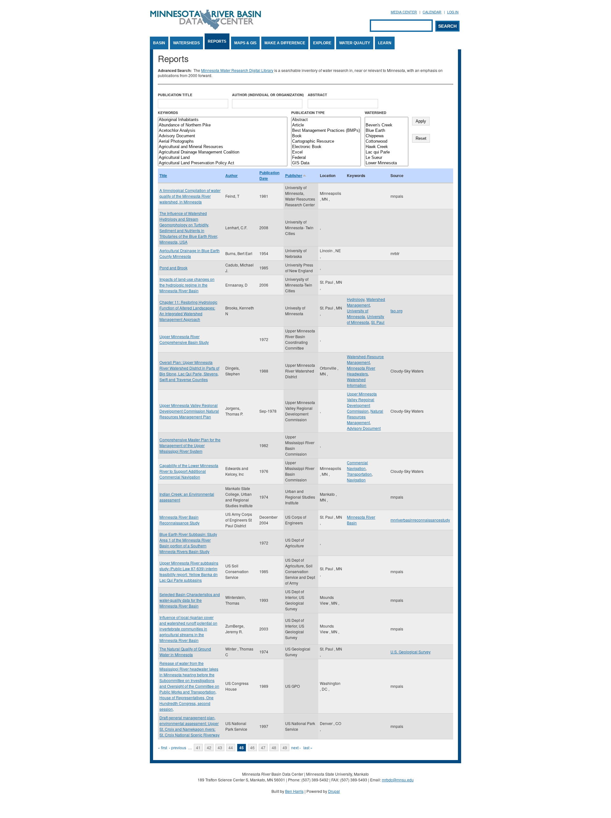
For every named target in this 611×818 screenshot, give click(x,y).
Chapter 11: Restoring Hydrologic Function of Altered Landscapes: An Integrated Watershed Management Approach (188, 310)
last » (308, 747)
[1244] (386, 120)
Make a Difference (284, 43)
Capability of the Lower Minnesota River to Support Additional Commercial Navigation (188, 471)
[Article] (326, 125)
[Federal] (326, 157)
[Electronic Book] (326, 147)
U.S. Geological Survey (410, 651)
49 (285, 747)
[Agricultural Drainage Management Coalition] (222, 152)
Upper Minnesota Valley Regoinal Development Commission (362, 402)
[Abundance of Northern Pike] (222, 125)
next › (296, 747)
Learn (384, 43)
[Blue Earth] (386, 130)
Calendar (432, 12)
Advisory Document (364, 428)
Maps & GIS (245, 43)
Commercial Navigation (357, 465)
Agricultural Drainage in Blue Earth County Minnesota (189, 253)
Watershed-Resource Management (365, 359)
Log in (453, 12)
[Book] (326, 136)
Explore (322, 43)
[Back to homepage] (205, 28)
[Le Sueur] (386, 157)
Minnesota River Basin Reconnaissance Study (179, 519)
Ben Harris (294, 791)
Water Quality (354, 43)
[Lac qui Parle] (386, 152)
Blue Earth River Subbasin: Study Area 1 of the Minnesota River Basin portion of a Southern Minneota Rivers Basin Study (188, 542)
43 (220, 747)
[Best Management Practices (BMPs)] (326, 130)
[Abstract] (326, 120)
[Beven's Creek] (386, 125)
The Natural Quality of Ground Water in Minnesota (185, 651)
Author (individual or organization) (268, 94)
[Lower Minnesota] (386, 163)
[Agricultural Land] (222, 157)
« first (162, 747)
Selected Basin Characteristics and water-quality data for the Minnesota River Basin (189, 600)
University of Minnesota (357, 313)
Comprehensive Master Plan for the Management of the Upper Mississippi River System (190, 445)
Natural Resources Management (365, 416)
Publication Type (308, 112)
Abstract (317, 94)
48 (274, 747)
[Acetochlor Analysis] (222, 130)
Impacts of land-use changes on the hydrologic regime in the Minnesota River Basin (186, 284)
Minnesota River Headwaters (361, 370)
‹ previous (177, 747)
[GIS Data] (326, 163)
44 (230, 747)
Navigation (356, 479)
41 (198, 747)
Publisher (293, 175)
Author (231, 175)
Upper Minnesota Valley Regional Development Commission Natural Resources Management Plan (189, 410)
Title (163, 175)
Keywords (168, 112)
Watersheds (186, 43)
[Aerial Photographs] (222, 141)
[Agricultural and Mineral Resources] (222, 147)
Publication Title (175, 94)
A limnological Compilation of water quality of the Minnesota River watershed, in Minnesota (190, 196)
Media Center (404, 12)
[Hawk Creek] (386, 147)
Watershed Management (366, 302)
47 (263, 747)
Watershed (375, 112)
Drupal (334, 791)
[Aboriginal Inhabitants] (222, 120)
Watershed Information (356, 382)
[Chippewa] (386, 136)
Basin (159, 43)
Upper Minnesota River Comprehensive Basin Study (184, 339)
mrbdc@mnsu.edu (398, 779)
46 (252, 747)
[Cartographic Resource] (326, 141)
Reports (217, 41)
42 (209, 747)
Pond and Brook (173, 267)
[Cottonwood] (386, 141)
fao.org (396, 310)
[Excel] (326, 152)
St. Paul (377, 322)
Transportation (359, 474)
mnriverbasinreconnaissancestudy (420, 520)
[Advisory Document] (222, 136)
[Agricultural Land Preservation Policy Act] (222, 163)
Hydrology (355, 299)
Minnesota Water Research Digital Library (237, 70)
